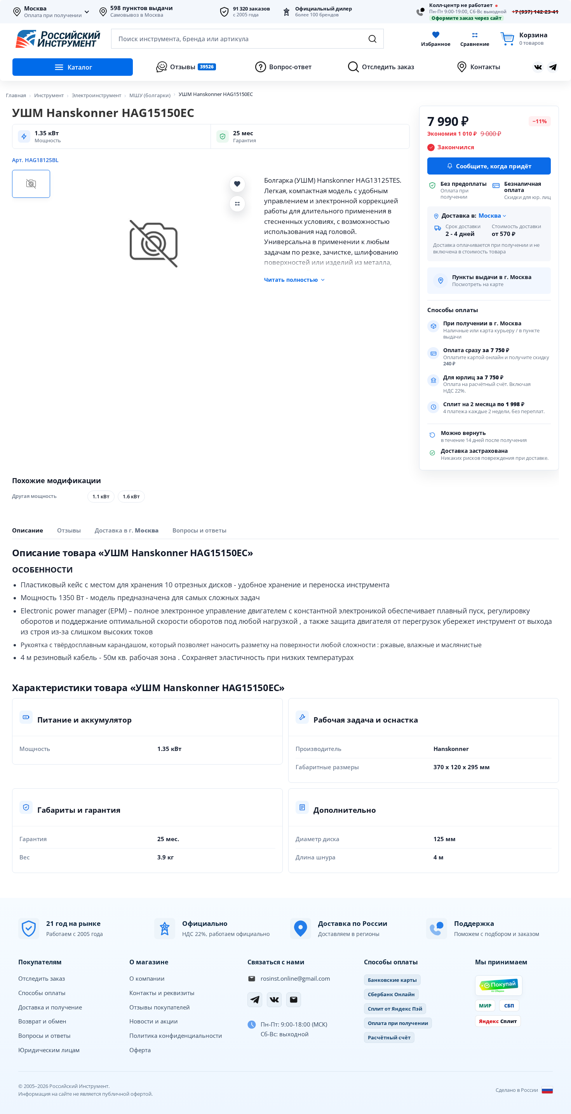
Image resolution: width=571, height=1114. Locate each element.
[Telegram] (254, 999)
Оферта (140, 1050)
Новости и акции (153, 1021)
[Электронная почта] (293, 999)
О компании (147, 978)
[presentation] (69, 530)
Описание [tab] (27, 530)
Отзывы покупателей (159, 1007)
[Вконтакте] (538, 67)
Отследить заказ (41, 978)
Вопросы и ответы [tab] (199, 530)
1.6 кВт (131, 496)
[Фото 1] (31, 184)
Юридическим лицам (49, 1050)
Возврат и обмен (42, 1021)
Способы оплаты (42, 993)
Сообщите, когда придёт (493, 166)
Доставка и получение (50, 1007)
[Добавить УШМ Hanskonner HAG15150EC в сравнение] (237, 204)
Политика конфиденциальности (175, 1035)
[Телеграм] (553, 67)
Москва (35, 8)
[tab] (126, 530)
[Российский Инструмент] (57, 39)
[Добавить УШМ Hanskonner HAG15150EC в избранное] (237, 184)
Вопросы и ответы (44, 1035)
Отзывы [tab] (69, 530)
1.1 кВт (101, 496)
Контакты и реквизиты (162, 993)
